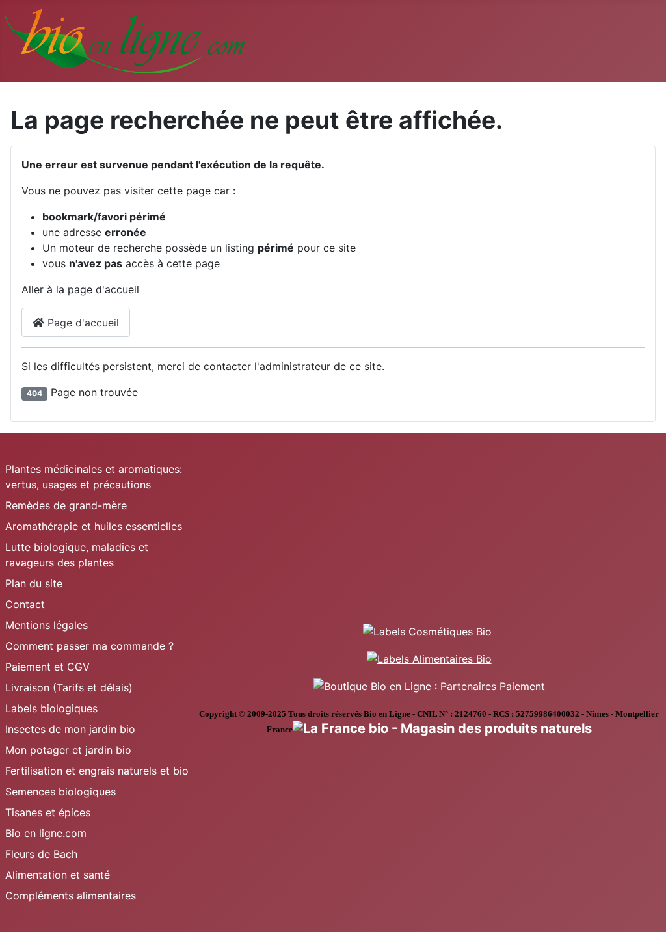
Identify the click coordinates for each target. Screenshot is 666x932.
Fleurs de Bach (41, 853)
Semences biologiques (60, 791)
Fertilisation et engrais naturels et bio (97, 770)
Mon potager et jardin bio (68, 749)
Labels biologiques (51, 708)
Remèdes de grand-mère (66, 505)
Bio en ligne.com (46, 833)
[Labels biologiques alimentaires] (429, 657)
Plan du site (33, 583)
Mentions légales (46, 625)
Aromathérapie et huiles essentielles (93, 526)
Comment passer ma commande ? (89, 645)
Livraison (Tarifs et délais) (69, 687)
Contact (25, 604)
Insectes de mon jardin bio (70, 729)
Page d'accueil (81, 322)
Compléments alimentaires (70, 895)
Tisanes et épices (47, 812)
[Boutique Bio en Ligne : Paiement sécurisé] (429, 684)
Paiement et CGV (47, 666)
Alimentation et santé (57, 874)
